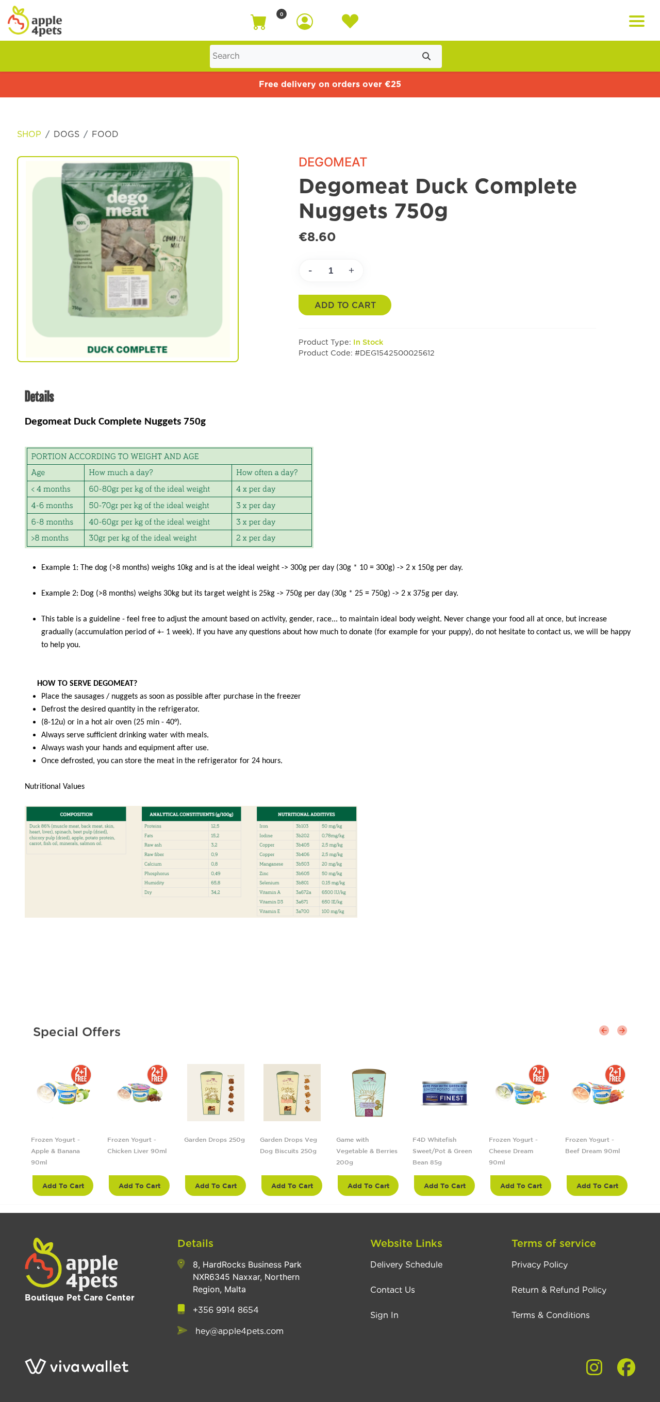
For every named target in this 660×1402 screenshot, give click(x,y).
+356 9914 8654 (226, 1310)
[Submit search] (426, 56)
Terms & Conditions (551, 1315)
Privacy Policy (540, 1265)
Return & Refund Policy (559, 1290)
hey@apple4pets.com (239, 1331)
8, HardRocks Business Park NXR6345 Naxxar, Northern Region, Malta (247, 1276)
